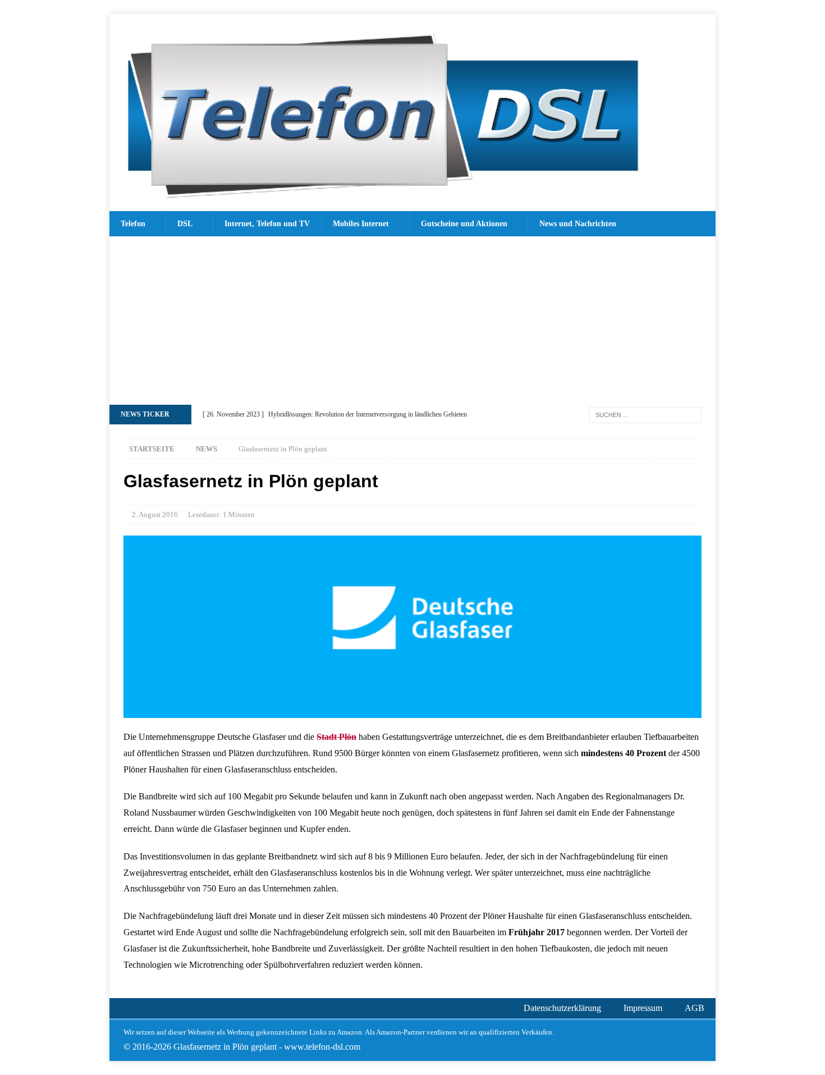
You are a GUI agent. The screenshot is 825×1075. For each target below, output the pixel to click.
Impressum (643, 1008)
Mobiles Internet (361, 223)
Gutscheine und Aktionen (464, 223)
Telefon (133, 223)
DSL (184, 223)
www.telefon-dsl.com (322, 1046)
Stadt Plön (336, 737)
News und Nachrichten (577, 223)
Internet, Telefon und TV (267, 223)
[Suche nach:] (645, 414)
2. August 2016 (155, 514)
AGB (694, 1008)
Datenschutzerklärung (562, 1008)
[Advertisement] (412, 320)
